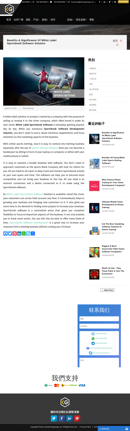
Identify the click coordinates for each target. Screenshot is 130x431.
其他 (69, 19)
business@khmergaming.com (82, 2)
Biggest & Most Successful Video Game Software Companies (113, 249)
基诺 (91, 84)
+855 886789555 (24, 2)
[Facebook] (62, 418)
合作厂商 (18, 19)
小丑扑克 (92, 79)
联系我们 (124, 2)
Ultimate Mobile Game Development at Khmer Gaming (113, 204)
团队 (28, 19)
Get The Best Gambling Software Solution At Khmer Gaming (113, 227)
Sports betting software (45, 147)
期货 (91, 94)
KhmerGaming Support (101, 353)
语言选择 (80, 19)
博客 (91, 19)
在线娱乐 (92, 68)
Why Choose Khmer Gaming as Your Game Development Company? (113, 182)
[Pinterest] (77, 418)
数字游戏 (92, 110)
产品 (35, 19)
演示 (53, 19)
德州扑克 (92, 73)
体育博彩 (92, 105)
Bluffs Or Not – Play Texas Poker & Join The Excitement (113, 271)
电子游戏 (92, 100)
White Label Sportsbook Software (24, 194)
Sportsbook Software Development (29, 222)
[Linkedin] (69, 418)
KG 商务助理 (104, 429)
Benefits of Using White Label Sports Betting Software (113, 160)
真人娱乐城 (93, 89)
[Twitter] (54, 418)
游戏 (44, 19)
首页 (8, 19)
